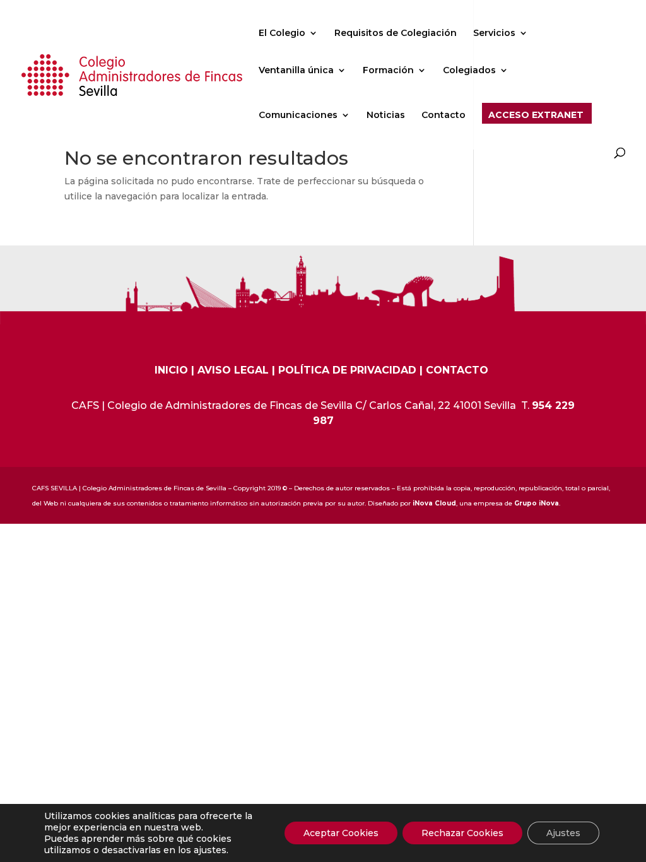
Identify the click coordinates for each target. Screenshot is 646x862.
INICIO (171, 370)
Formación (388, 71)
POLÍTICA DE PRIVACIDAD (347, 370)
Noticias (386, 115)
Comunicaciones (298, 115)
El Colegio (282, 33)
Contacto (443, 115)
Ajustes (563, 833)
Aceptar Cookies (341, 833)
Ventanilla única (296, 71)
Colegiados (469, 71)
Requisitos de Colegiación (395, 33)
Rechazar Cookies (462, 833)
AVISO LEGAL (233, 370)
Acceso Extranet (536, 115)
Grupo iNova (536, 503)
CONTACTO (457, 370)
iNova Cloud (434, 503)
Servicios (494, 33)
